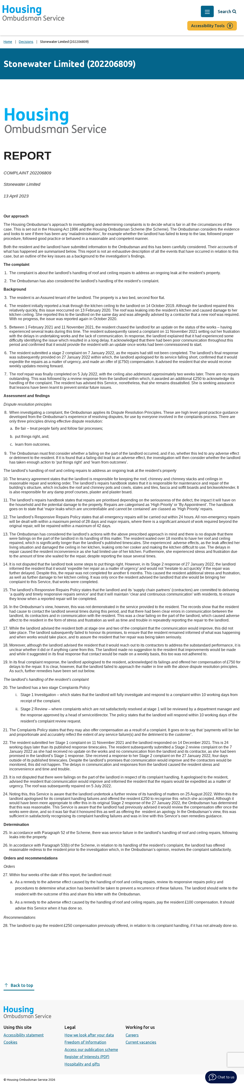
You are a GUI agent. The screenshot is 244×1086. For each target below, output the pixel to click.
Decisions (26, 42)
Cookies (10, 1042)
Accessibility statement (24, 1035)
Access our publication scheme (91, 1049)
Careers (132, 1035)
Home (8, 42)
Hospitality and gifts (82, 1064)
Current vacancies (141, 1042)
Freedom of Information (85, 1042)
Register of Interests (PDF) (87, 1057)
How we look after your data (89, 1035)
